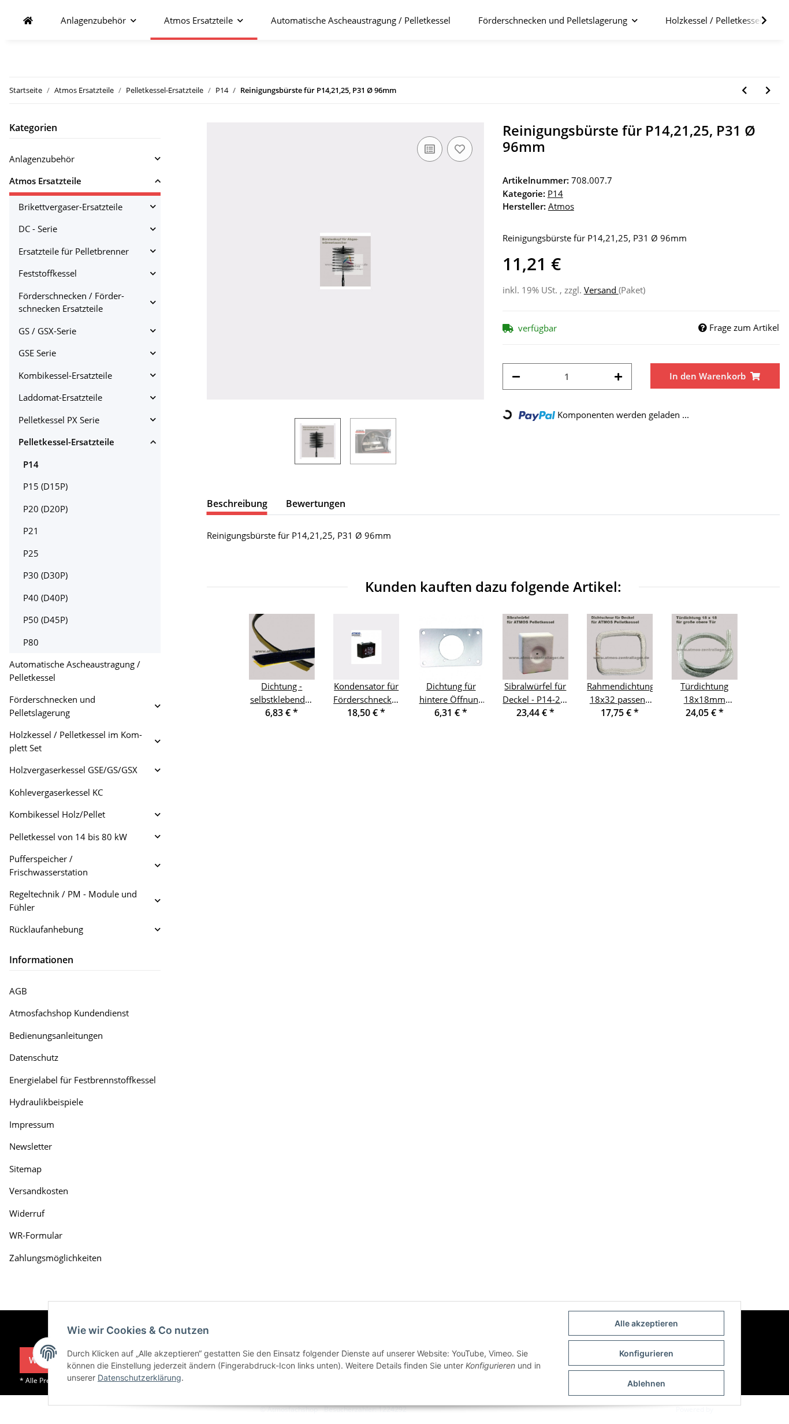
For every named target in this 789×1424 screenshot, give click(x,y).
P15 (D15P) (45, 486)
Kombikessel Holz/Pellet (57, 814)
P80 (31, 642)
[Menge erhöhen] (618, 377)
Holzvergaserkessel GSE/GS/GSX (73, 770)
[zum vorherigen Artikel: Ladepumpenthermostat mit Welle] (744, 90)
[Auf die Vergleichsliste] (429, 149)
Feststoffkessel (47, 273)
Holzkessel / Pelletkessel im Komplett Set (75, 741)
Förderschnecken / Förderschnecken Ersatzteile (71, 302)
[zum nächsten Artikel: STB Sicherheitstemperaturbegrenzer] (768, 90)
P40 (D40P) (45, 597)
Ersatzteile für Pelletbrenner (73, 251)
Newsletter (30, 1146)
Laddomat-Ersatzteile (60, 397)
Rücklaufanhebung (46, 929)
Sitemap (25, 1169)
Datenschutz (33, 1057)
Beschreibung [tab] (237, 503)
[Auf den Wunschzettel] (459, 149)
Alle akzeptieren (646, 1323)
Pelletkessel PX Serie (58, 420)
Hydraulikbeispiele (46, 1102)
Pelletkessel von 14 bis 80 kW (68, 837)
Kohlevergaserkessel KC (56, 792)
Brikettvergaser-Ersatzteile (70, 207)
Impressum (31, 1124)
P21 (31, 530)
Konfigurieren (646, 1353)
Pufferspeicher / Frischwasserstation (48, 865)
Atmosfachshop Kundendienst (69, 1013)
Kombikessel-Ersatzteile (65, 375)
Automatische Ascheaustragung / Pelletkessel (74, 670)
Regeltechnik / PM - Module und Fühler (73, 900)
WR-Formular (35, 1235)
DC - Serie (37, 228)
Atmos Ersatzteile (45, 181)
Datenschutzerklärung (139, 1377)
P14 (555, 193)
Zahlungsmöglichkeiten (55, 1257)
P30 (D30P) (45, 575)
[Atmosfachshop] (28, 20)
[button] (85, 159)
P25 (31, 553)
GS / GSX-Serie (47, 331)
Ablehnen (646, 1383)
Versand (601, 290)
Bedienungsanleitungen (56, 1035)
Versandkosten (38, 1190)
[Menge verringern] (516, 377)
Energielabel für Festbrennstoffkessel (82, 1080)
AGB (18, 991)
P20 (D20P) (45, 509)
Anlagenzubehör (42, 159)
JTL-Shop (729, 1409)
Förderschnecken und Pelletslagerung (52, 706)
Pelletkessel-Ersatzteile (66, 442)
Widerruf (26, 1213)
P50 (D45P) (45, 619)
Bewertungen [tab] (315, 503)
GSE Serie (37, 353)
